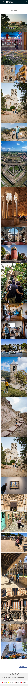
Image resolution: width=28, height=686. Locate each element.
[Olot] (14, 606)
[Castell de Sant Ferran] (14, 164)
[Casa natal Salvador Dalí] (14, 41)
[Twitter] (12, 674)
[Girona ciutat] (14, 207)
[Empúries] (14, 542)
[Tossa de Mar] (14, 485)
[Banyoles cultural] (14, 132)
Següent (22, 666)
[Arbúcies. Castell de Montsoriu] (14, 417)
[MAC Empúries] (14, 23)
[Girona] (14, 457)
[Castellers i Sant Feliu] (14, 650)
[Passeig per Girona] (14, 103)
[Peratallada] (14, 522)
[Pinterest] (18, 674)
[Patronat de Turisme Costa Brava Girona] (9, 2)
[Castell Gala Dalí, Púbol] (14, 283)
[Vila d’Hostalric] (14, 57)
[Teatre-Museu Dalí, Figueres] (14, 236)
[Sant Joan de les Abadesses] (14, 570)
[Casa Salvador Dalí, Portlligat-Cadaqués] (14, 330)
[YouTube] (9, 674)
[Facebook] (15, 674)
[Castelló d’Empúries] (14, 74)
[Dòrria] (14, 377)
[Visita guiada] (14, 633)
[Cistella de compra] (26, 2)
